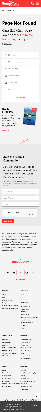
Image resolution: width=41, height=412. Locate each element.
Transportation (25, 342)
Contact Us (24, 389)
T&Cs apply (6, 182)
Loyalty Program (25, 358)
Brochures (5, 381)
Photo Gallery (6, 386)
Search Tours (20, 97)
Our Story (23, 370)
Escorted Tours (25, 320)
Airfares (22, 376)
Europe (4, 303)
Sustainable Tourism (26, 386)
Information (24, 336)
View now (5, 130)
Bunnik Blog (6, 373)
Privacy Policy (18, 182)
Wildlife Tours (6, 356)
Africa (4, 295)
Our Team (23, 384)
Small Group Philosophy (28, 373)
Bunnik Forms (6, 378)
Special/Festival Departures (29, 317)
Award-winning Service (27, 381)
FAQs (4, 370)
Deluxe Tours (6, 342)
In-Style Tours (24, 314)
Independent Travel (26, 322)
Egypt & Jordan (7, 300)
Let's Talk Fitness (25, 350)
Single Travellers (25, 348)
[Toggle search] (27, 3)
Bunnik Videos (6, 376)
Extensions (23, 325)
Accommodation (25, 340)
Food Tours (5, 345)
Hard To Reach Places (9, 348)
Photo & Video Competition (11, 384)
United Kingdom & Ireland (10, 308)
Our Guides (24, 345)
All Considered (25, 378)
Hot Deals (21, 280)
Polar (22, 295)
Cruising (5, 340)
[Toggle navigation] (37, 3)
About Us (23, 366)
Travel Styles (24, 302)
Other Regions (25, 291)
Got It (35, 406)
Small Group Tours (26, 306)
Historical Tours (7, 350)
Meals (22, 353)
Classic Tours (24, 309)
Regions (5, 291)
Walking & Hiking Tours (9, 353)
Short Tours (24, 312)
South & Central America (10, 305)
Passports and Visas (26, 356)
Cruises (22, 328)
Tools (4, 366)
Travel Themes (7, 336)
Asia (3, 297)
